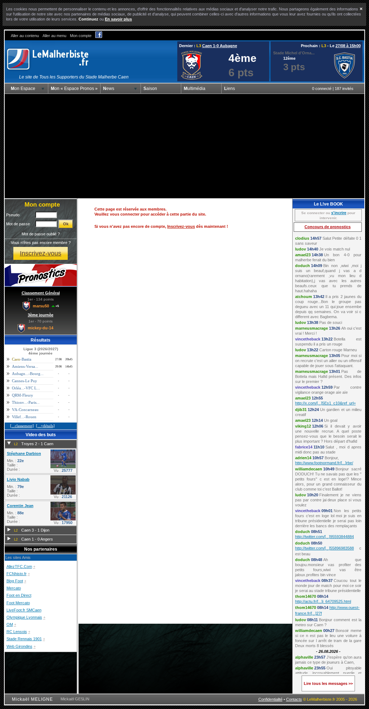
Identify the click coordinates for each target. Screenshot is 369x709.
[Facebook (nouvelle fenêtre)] (98, 37)
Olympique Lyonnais (24, 617)
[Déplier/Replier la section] (9, 443)
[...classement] (22, 426)
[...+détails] (45, 426)
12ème (289, 58)
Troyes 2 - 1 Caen (37, 444)
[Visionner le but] (63, 467)
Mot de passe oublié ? (41, 234)
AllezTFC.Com (19, 566)
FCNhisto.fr (16, 574)
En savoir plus (118, 19)
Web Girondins (19, 646)
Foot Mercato (18, 603)
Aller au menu (54, 35)
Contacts (294, 699)
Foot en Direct (18, 595)
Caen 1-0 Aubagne (219, 46)
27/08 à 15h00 (348, 46)
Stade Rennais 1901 (24, 639)
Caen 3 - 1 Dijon (35, 530)
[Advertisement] (184, 146)
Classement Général (41, 293)
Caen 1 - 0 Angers (37, 539)
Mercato (13, 588)
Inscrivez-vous (40, 253)
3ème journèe (40, 315)
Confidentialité (270, 699)
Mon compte (81, 35)
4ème (242, 58)
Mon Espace (23, 88)
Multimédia (194, 88)
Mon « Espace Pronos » (74, 88)
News (108, 88)
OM (9, 624)
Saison (150, 88)
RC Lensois (16, 631)
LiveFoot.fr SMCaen (23, 610)
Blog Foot (14, 581)
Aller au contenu (25, 35)
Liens (229, 88)
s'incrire (338, 213)
